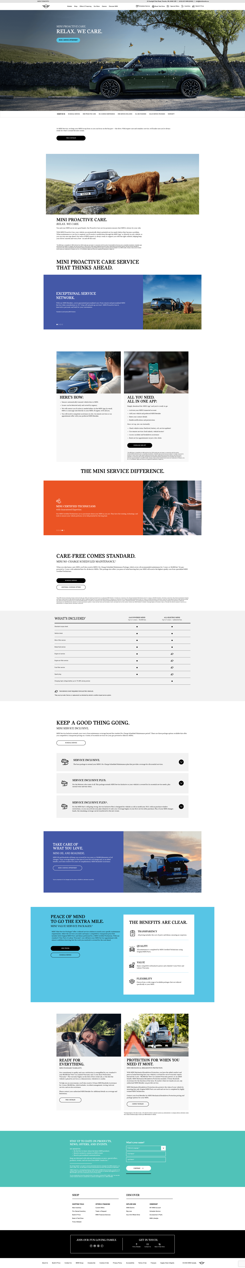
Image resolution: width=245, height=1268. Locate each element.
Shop (75, 6)
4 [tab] (63, 325)
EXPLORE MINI (131, 1204)
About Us (45, 1263)
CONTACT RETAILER (138, 1104)
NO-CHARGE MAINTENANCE (107, 114)
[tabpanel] (122, 302)
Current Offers (100, 1208)
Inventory (187, 6)
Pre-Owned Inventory (79, 1211)
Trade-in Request (101, 1211)
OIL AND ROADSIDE (140, 114)
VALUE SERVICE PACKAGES (157, 114)
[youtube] (94, 1246)
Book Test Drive (160, 6)
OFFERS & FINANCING (103, 1204)
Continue (137, 1168)
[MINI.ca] (45, 6)
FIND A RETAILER (71, 138)
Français (153, 1263)
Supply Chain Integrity (167, 1263)
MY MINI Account (155, 1208)
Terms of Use (142, 1263)
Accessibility (130, 1263)
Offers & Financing (85, 6)
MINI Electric (130, 1208)
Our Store (97, 6)
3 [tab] (61, 325)
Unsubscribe (91, 1263)
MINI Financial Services (103, 1215)
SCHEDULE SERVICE (74, 114)
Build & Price (199, 6)
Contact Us (68, 1263)
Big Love (129, 1211)
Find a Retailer (77, 1222)
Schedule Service (144, 6)
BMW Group (79, 1263)
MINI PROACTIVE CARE (89, 114)
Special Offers (174, 6)
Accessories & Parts (156, 1215)
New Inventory (76, 1208)
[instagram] (98, 1246)
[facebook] (91, 1246)
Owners (104, 6)
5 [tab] (64, 531)
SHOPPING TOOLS (78, 1204)
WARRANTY (171, 114)
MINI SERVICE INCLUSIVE (125, 114)
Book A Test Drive (77, 1218)
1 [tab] (57, 325)
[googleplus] (102, 1246)
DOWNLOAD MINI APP (140, 445)
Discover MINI (113, 6)
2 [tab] (59, 325)
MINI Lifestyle (154, 1218)
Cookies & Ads (104, 1263)
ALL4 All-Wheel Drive (133, 1215)
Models (69, 6)
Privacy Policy (117, 1263)
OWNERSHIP (154, 1204)
